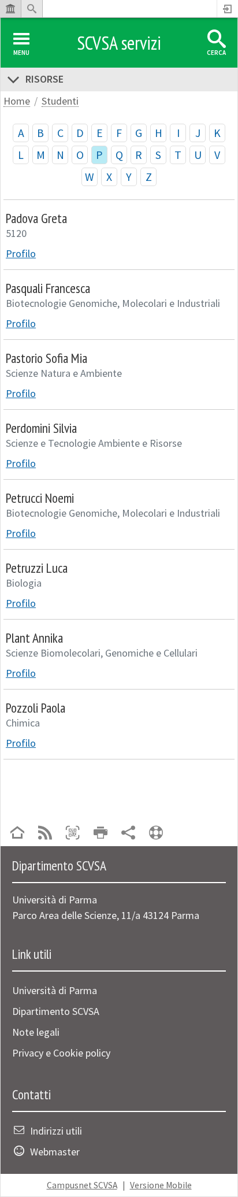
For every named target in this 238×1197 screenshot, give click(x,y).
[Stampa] (100, 833)
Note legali (36, 1032)
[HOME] (17, 833)
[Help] (156, 833)
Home (16, 101)
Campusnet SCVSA (82, 1185)
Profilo (21, 253)
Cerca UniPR (31, 8)
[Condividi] (128, 833)
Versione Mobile (161, 1185)
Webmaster (55, 1151)
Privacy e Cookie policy (61, 1052)
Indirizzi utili (56, 1130)
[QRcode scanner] (72, 833)
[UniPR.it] (10, 8)
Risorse (44, 79)
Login (227, 8)
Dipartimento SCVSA (55, 1011)
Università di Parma (54, 990)
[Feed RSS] (45, 833)
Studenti (60, 101)
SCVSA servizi (119, 43)
